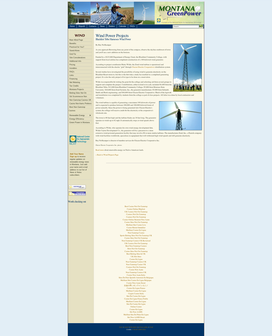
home (121, 327)
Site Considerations (77, 58)
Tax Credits (74, 86)
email (151, 327)
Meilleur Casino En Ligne (136, 230)
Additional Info (75, 61)
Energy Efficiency (76, 119)
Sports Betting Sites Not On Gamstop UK (136, 235)
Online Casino (136, 306)
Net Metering (74, 82)
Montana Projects (76, 89)
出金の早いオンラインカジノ (136, 285)
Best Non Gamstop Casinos (77, 107)
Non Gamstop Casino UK (136, 264)
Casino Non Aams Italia (136, 275)
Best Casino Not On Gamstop (136, 206)
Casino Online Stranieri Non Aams (136, 219)
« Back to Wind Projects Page (107, 154)
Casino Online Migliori (136, 209)
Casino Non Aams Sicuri (136, 283)
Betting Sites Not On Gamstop (77, 93)
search (126, 327)
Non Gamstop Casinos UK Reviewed (136, 240)
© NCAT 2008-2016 (139, 329)
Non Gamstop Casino (136, 232)
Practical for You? (76, 47)
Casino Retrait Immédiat (136, 227)
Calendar (122, 26)
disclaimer (133, 327)
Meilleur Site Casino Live (136, 225)
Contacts (92, 26)
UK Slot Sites (136, 256)
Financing (73, 79)
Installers (73, 68)
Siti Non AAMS (136, 312)
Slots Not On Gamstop (136, 248)
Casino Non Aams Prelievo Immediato (80, 103)
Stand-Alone (74, 50)
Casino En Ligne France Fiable (136, 298)
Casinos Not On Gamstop (136, 214)
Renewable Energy (77, 115)
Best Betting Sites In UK (136, 253)
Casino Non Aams (136, 269)
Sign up (73, 156)
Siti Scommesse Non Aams (78, 96)
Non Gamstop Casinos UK (80, 100)
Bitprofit (82, 26)
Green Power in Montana (79, 122)
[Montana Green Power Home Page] (136, 13)
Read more (100, 150)
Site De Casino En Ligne (136, 296)
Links (71, 75)
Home (72, 26)
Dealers (112, 26)
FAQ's (132, 26)
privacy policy (143, 327)
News (102, 26)
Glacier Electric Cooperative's (143, 67)
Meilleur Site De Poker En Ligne (136, 314)
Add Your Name (77, 154)
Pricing (72, 65)
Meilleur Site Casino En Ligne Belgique (136, 280)
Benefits (72, 43)
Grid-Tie (72, 54)
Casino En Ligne (136, 259)
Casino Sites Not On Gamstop (136, 222)
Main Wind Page (76, 40)
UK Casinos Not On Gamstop (136, 211)
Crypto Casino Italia (136, 293)
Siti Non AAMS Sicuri (136, 317)
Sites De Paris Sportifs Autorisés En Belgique (136, 277)
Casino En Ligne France (136, 288)
